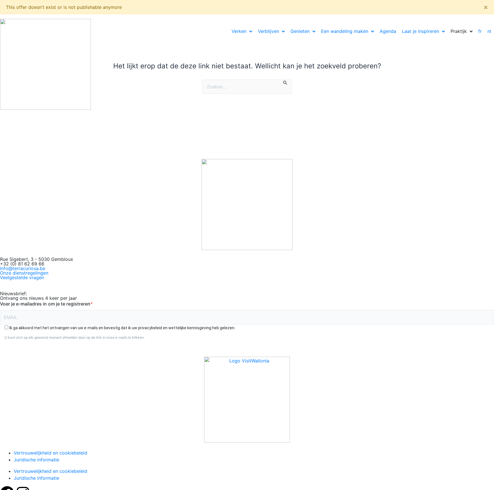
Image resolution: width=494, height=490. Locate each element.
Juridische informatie (36, 460)
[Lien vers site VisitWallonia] (247, 400)
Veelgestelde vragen (22, 277)
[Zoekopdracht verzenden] (285, 82)
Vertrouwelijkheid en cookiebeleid (50, 453)
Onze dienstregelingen (24, 273)
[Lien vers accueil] (247, 204)
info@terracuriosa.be (22, 268)
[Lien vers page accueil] (45, 64)
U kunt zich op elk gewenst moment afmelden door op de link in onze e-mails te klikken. (75, 337)
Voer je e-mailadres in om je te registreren (45, 304)
